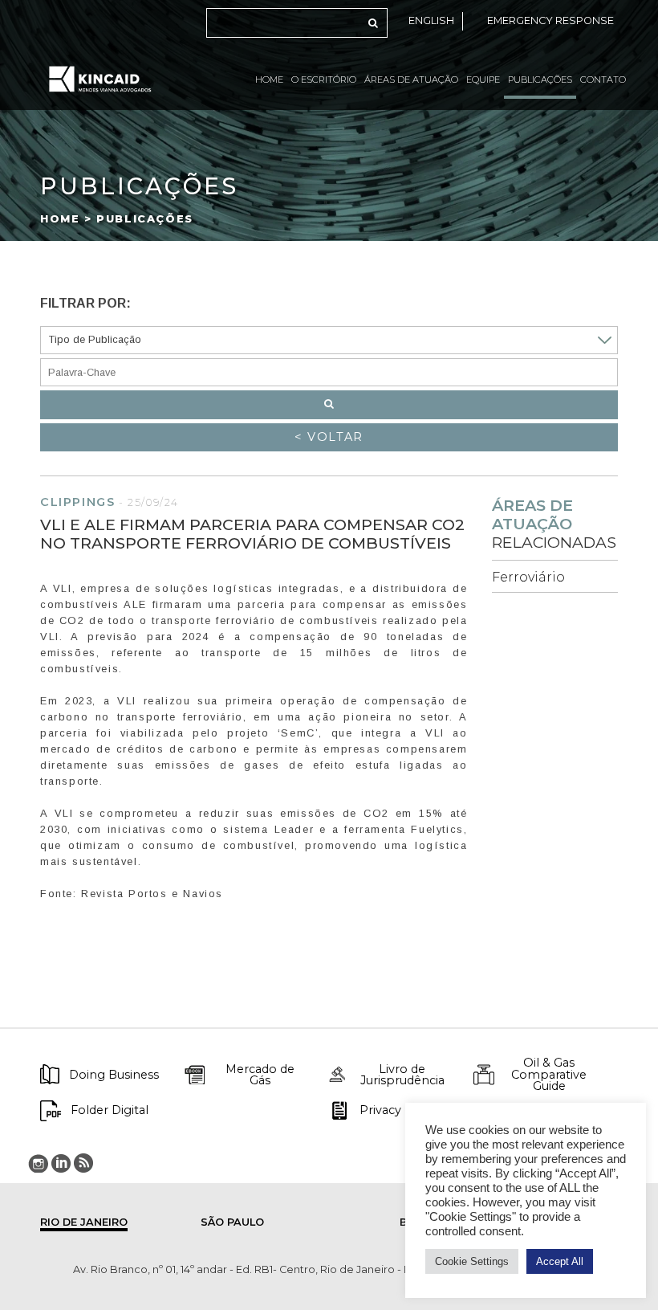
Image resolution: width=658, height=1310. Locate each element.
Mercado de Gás (259, 1075)
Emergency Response (550, 20)
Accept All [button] (559, 1261)
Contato (603, 79)
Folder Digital (109, 1110)
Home (269, 79)
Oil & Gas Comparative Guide (549, 1074)
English (431, 20)
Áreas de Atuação (411, 79)
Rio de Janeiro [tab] (84, 1222)
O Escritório (323, 79)
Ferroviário (528, 577)
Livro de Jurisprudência (402, 1075)
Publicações (540, 79)
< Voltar (329, 437)
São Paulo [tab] (232, 1222)
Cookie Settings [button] (472, 1261)
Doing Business (114, 1074)
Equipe (483, 79)
